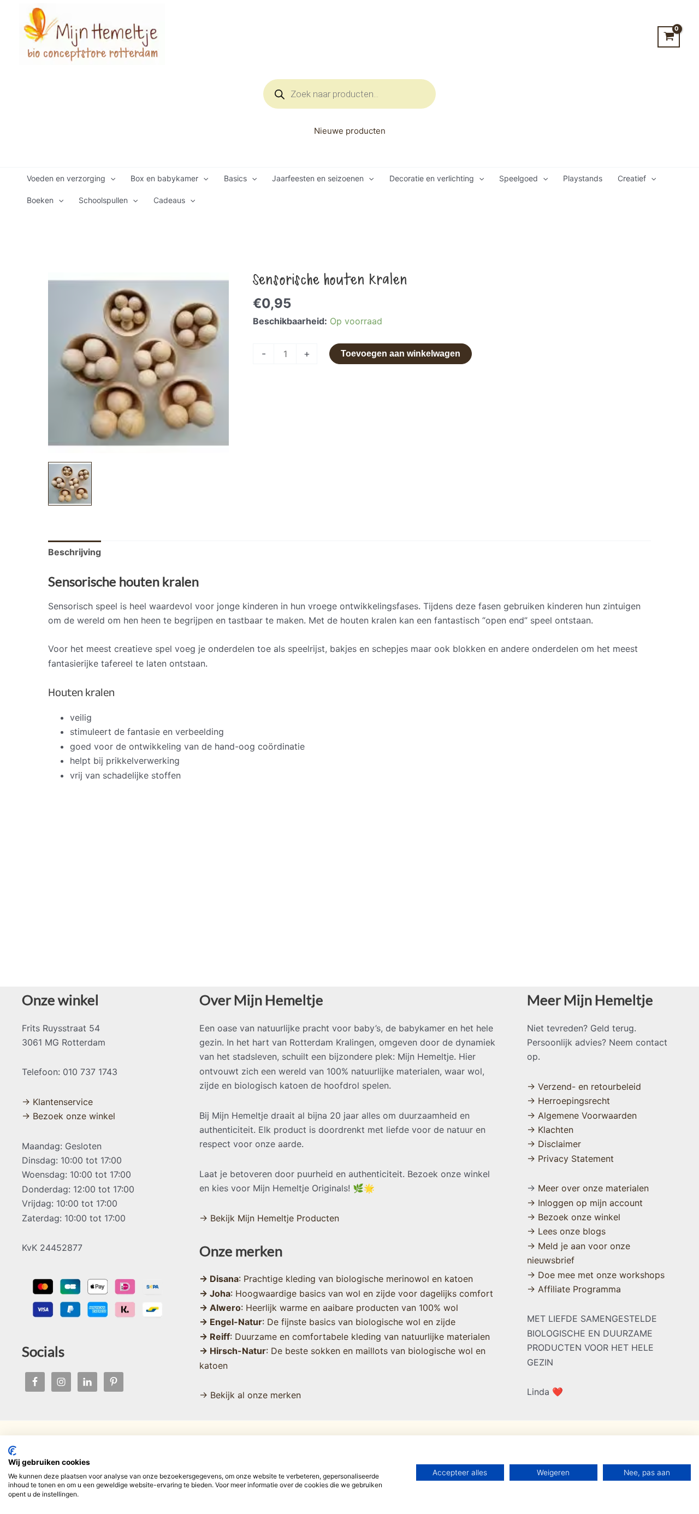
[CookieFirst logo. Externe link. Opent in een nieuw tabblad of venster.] (12, 1451)
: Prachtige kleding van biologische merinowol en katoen (336, 1278)
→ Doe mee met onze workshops (596, 1274)
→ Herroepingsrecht (568, 1100)
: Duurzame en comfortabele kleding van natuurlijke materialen (344, 1336)
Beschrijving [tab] (74, 552)
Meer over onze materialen (593, 1188)
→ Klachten (550, 1129)
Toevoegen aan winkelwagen (400, 353)
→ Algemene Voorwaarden (582, 1115)
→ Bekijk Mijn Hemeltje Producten (269, 1218)
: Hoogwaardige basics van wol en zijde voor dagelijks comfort (346, 1293)
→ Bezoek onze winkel (68, 1116)
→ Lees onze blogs (566, 1231)
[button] (110, 178)
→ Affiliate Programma (574, 1289)
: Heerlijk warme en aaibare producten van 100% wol (328, 1307)
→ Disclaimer (554, 1143)
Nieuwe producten (350, 131)
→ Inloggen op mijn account (585, 1202)
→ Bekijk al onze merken (250, 1395)
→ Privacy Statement (570, 1158)
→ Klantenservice (57, 1101)
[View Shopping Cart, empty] (668, 37)
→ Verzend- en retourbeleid (584, 1086)
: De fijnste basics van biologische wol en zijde (327, 1321)
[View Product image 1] (70, 484)
